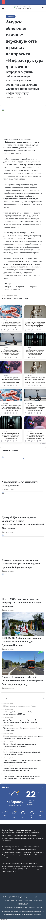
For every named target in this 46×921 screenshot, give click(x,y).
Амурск (8, 287)
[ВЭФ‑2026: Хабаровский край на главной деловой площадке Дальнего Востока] (23, 624)
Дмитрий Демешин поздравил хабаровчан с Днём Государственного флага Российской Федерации (23, 523)
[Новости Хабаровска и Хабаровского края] (23, 7)
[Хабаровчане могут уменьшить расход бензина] (23, 468)
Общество (10, 17)
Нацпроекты (20, 287)
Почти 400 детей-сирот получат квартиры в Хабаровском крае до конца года (21, 602)
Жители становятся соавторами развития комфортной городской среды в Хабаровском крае (21, 563)
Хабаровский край (12, 289)
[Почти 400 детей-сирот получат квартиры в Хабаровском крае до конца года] (23, 585)
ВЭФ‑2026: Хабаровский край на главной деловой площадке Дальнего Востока (21, 641)
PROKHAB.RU (37, 915)
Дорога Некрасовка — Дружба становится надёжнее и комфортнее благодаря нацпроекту (22, 680)
